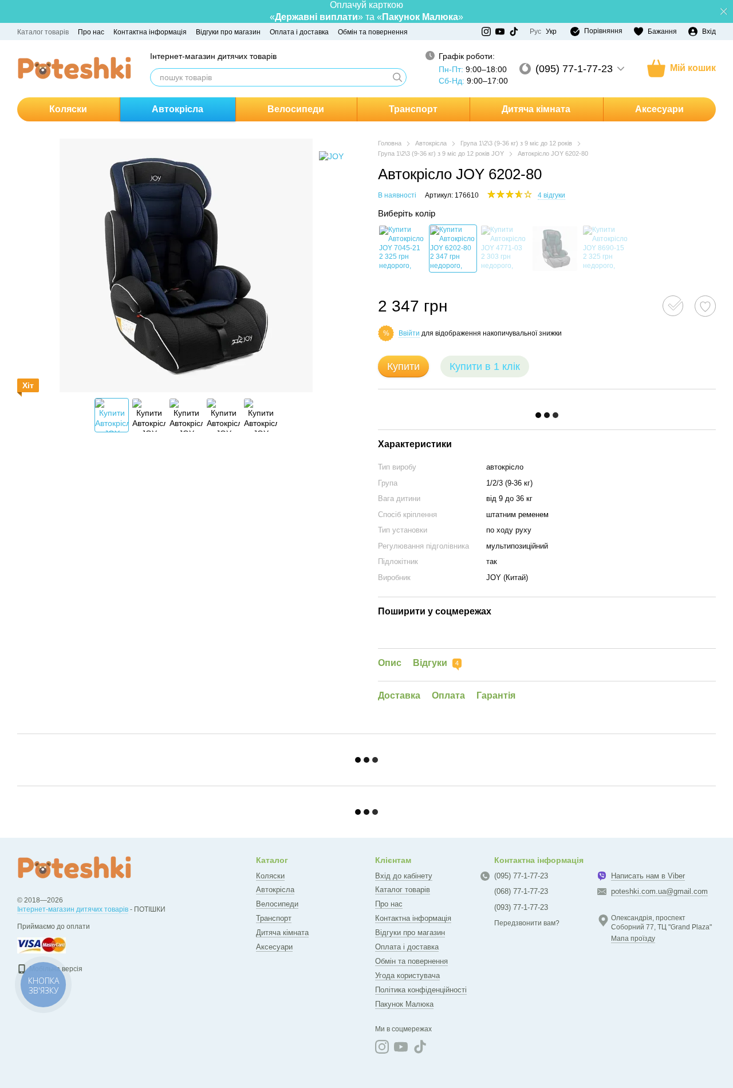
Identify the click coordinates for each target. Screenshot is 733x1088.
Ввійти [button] (409, 333)
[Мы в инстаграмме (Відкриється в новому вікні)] (486, 31)
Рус (535, 31)
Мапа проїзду (633, 939)
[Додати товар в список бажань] (705, 306)
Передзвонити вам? (526, 923)
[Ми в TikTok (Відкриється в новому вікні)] (513, 31)
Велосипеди (295, 109)
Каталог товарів (43, 32)
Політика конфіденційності (421, 989)
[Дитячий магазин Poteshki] (74, 868)
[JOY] (331, 155)
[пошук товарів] (397, 77)
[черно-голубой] (504, 248)
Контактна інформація (150, 32)
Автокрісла (177, 109)
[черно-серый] (402, 248)
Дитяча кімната (536, 109)
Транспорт (413, 109)
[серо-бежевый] (606, 248)
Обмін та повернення (373, 32)
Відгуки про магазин (228, 32)
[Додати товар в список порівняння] (673, 305)
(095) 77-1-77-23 (574, 69)
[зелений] (555, 248)
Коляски (68, 109)
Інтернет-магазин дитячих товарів (72, 909)
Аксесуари (659, 109)
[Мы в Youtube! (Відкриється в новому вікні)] (500, 31)
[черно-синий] (453, 248)
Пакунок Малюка (404, 1004)
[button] (723, 11)
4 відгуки (551, 195)
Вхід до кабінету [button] (403, 876)
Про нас (91, 32)
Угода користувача (407, 975)
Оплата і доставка (299, 32)
